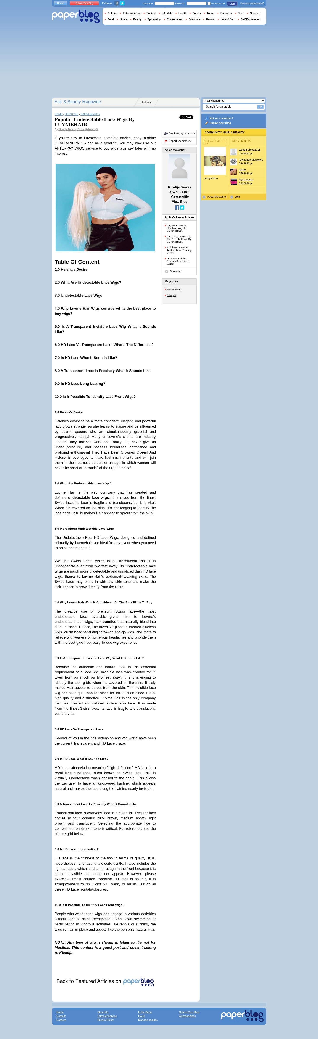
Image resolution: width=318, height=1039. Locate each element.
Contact (61, 1016)
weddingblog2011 (249, 149)
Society (151, 13)
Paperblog (76, 16)
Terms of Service (107, 1016)
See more (175, 271)
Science (255, 13)
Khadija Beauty (67, 129)
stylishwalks (246, 179)
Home (60, 3)
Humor (210, 19)
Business (226, 13)
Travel (210, 13)
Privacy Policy (105, 1019)
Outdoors (194, 19)
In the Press (145, 1012)
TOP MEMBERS (241, 140)
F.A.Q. (141, 1016)
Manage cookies (148, 1019)
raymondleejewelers (251, 159)
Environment (175, 19)
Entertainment (131, 13)
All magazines (187, 1016)
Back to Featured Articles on (89, 981)
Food (111, 19)
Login (232, 3)
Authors (146, 102)
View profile (180, 196)
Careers (61, 1019)
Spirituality (154, 19)
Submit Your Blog (220, 123)
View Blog (179, 201)
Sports (197, 13)
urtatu (242, 169)
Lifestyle (171, 295)
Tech (241, 13)
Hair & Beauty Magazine (77, 101)
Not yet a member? (221, 118)
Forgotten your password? (252, 3)
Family (137, 19)
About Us (102, 1012)
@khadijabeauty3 (87, 129)
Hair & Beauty (174, 289)
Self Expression (250, 19)
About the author (217, 196)
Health (182, 13)
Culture (112, 13)
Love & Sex (228, 19)
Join (237, 196)
